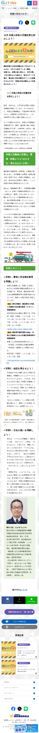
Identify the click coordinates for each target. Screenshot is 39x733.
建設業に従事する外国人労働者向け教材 (20, 329)
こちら (23, 590)
